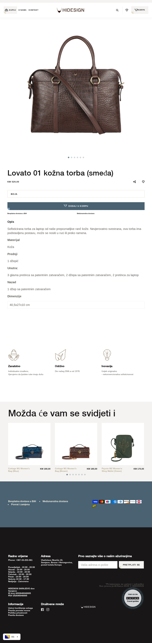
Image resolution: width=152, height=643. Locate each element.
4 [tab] (77, 157)
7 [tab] (85, 474)
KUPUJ (12, 10)
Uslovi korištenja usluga (20, 608)
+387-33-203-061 (24, 560)
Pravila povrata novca (19, 610)
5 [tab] (80, 157)
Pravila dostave (16, 615)
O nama (22, 10)
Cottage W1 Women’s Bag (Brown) (65, 469)
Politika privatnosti (17, 613)
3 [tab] (74, 157)
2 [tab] (71, 157)
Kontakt (33, 10)
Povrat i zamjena (20, 504)
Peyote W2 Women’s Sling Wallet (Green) (112, 469)
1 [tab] (68, 157)
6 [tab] (83, 157)
